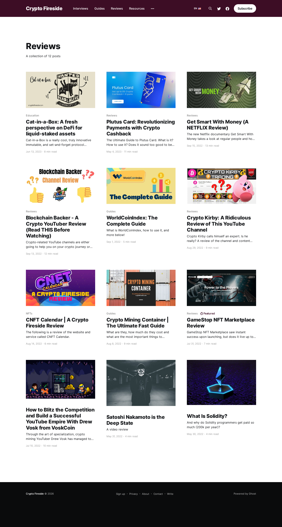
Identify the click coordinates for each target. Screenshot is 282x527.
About (145, 493)
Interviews (80, 8)
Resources (137, 8)
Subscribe (245, 8)
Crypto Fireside (44, 9)
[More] (152, 9)
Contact (158, 493)
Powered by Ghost (245, 493)
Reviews (117, 8)
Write (170, 493)
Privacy (133, 493)
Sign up (120, 493)
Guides (99, 8)
